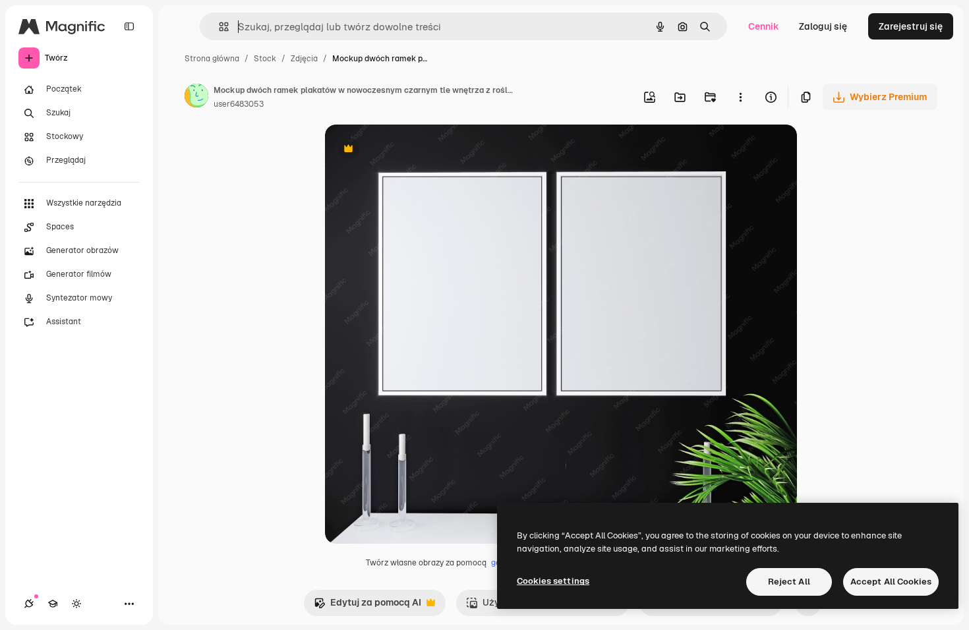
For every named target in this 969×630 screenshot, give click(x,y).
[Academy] (52, 603)
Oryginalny (416, 150)
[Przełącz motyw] (76, 603)
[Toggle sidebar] (129, 26)
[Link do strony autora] (196, 97)
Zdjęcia (304, 58)
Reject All (789, 581)
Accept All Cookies (890, 581)
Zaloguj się (823, 26)
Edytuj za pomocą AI (367, 606)
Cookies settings (553, 581)
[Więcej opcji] (740, 97)
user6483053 (239, 104)
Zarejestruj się (911, 26)
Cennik (763, 26)
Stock (265, 58)
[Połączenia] (29, 603)
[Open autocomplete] (218, 27)
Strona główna (212, 58)
